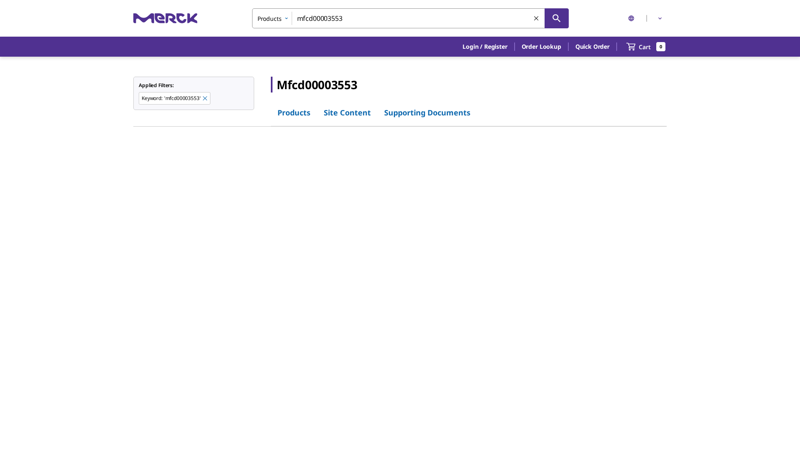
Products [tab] (294, 113)
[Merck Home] (165, 18)
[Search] (557, 18)
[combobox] (410, 18)
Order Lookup (541, 46)
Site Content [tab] (347, 113)
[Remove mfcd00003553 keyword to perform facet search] (205, 98)
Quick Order (592, 46)
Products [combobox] (270, 18)
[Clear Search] (536, 18)
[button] (484, 46)
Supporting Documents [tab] (427, 113)
